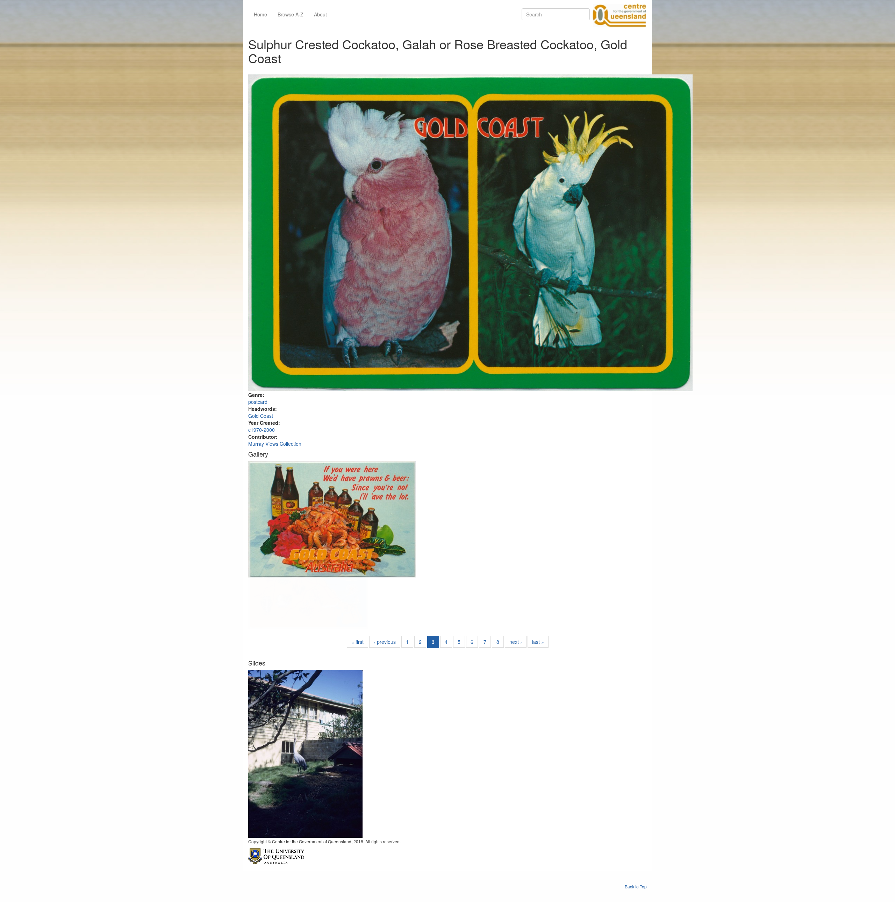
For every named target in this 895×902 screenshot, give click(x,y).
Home (260, 14)
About (320, 14)
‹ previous (385, 641)
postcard (257, 401)
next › (515, 641)
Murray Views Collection (274, 443)
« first (357, 641)
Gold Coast (260, 415)
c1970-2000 (261, 429)
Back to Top (636, 886)
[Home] (618, 14)
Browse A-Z (290, 14)
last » (538, 641)
